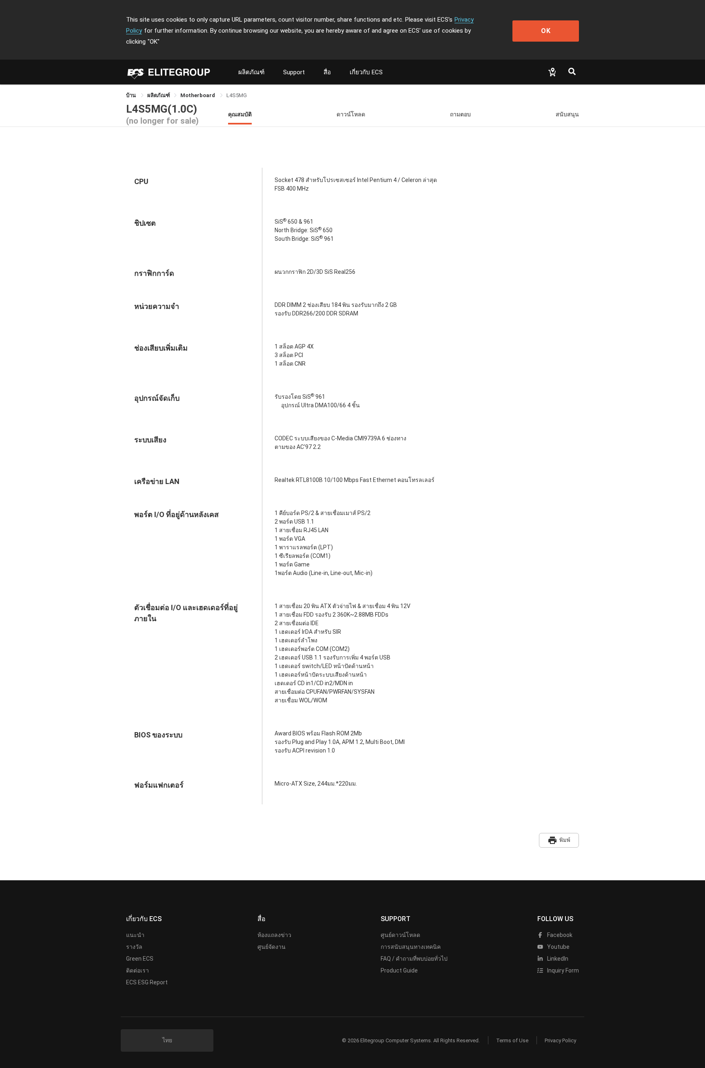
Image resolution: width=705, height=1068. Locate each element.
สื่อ (327, 72)
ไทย (167, 1040)
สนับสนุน (567, 114)
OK (546, 31)
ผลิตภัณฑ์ (251, 72)
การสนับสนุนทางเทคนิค (411, 947)
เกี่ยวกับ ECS (366, 72)
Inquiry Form (562, 970)
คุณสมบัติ (240, 114)
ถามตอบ (460, 114)
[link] (158, 95)
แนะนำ (135, 935)
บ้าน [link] (131, 95)
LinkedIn (557, 958)
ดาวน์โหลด (351, 114)
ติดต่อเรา (137, 970)
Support (294, 72)
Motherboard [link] (198, 95)
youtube (558, 947)
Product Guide (399, 970)
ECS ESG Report (147, 982)
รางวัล (134, 947)
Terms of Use (512, 1040)
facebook (559, 935)
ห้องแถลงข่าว (274, 935)
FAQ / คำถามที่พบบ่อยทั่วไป (414, 958)
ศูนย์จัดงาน (271, 947)
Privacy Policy (560, 1040)
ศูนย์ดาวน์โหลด (400, 935)
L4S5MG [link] (236, 95)
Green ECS (139, 958)
